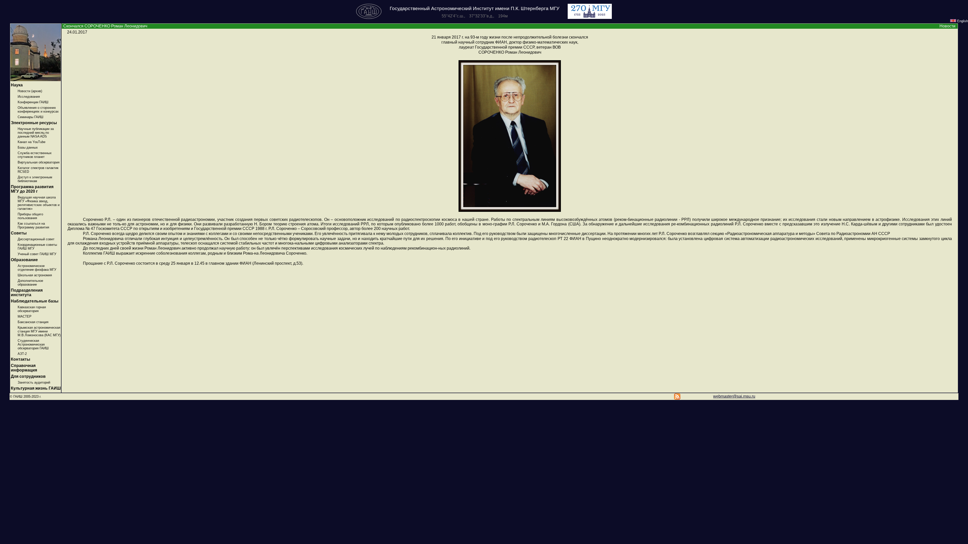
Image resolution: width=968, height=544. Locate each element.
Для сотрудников (28, 376)
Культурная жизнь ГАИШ (36, 388)
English (962, 21)
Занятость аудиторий (34, 382)
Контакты (20, 359)
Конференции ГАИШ (33, 102)
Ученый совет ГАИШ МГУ (37, 254)
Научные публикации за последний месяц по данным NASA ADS (36, 132)
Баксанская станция (33, 322)
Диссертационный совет (36, 239)
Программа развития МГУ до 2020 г (32, 189)
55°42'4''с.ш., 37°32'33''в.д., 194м (475, 16)
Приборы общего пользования (30, 216)
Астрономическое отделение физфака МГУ (37, 267)
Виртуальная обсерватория (38, 162)
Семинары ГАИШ (30, 117)
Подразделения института (27, 292)
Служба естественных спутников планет (35, 155)
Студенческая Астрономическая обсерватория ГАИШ (33, 344)
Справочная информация (24, 367)
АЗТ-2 (22, 354)
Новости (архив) (30, 91)
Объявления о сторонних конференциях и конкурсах (38, 109)
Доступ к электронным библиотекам (35, 179)
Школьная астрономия (35, 275)
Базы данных (28, 147)
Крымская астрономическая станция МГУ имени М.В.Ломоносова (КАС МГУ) (39, 331)
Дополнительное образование (30, 282)
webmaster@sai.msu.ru (734, 396)
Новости (947, 26)
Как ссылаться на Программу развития (33, 225)
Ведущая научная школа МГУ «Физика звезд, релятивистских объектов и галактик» (38, 203)
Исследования (29, 96)
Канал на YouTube (31, 142)
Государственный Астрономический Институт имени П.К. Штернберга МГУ (474, 8)
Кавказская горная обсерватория (32, 309)
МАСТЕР (25, 316)
